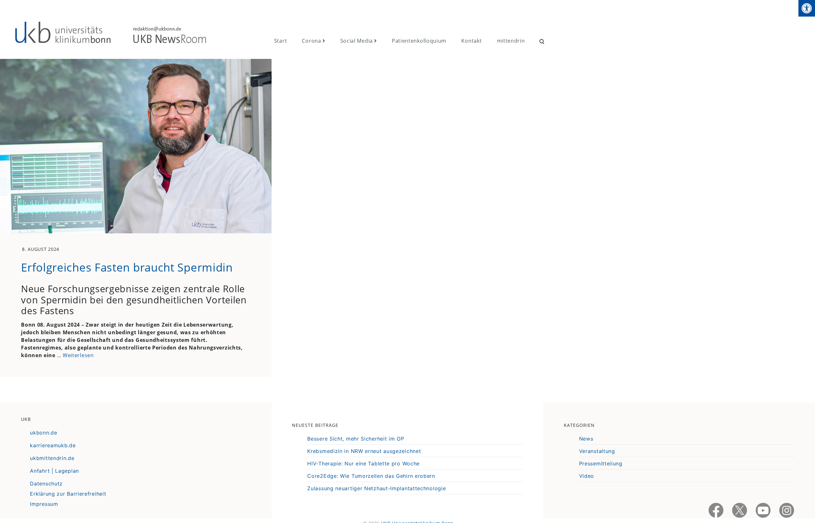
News (586, 438)
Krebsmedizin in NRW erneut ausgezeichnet (364, 451)
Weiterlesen (78, 355)
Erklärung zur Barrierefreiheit (68, 494)
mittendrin (511, 40)
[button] (806, 8)
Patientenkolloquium (419, 40)
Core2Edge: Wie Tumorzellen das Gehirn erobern (371, 476)
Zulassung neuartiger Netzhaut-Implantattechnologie (376, 488)
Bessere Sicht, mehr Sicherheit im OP (355, 438)
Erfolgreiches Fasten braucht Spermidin (127, 267)
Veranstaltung (597, 451)
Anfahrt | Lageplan (54, 471)
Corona (311, 40)
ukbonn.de (43, 432)
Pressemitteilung (600, 463)
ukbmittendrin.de (52, 458)
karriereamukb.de (52, 445)
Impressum (44, 504)
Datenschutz (46, 483)
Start (280, 40)
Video (586, 476)
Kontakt (471, 40)
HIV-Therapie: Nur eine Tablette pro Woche (363, 463)
